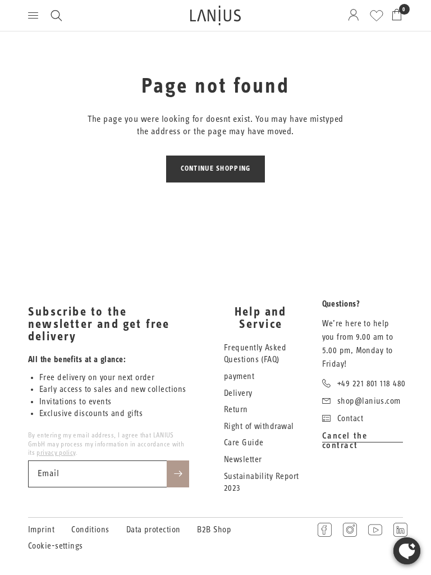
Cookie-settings (55, 546)
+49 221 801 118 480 (371, 384)
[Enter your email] (178, 473)
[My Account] (355, 15)
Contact (350, 418)
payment (239, 376)
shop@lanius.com (369, 401)
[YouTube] (375, 530)
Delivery (238, 393)
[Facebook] (325, 530)
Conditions (90, 530)
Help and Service (261, 318)
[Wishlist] (376, 16)
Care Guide (244, 443)
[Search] (56, 15)
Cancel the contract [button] (345, 436)
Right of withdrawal (259, 426)
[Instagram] (350, 530)
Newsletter (243, 459)
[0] (395, 15)
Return (236, 409)
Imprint (41, 530)
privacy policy (55, 452)
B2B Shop (214, 530)
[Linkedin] (400, 530)
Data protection (153, 530)
